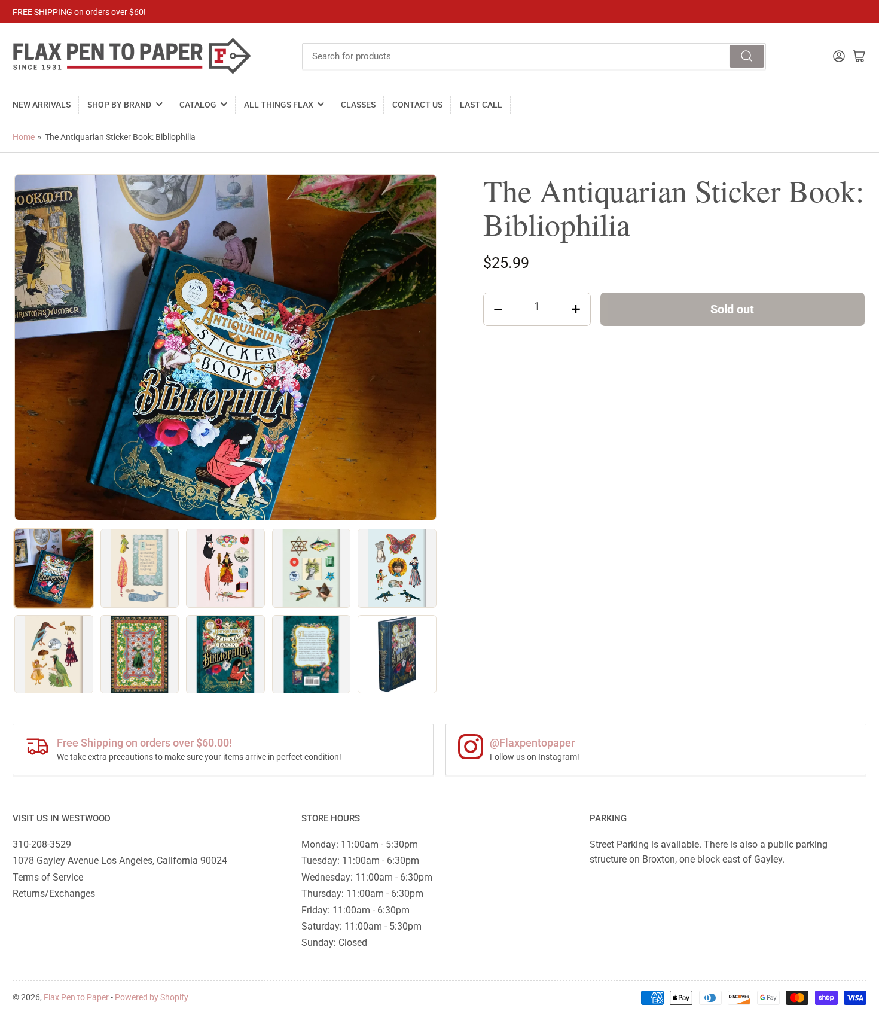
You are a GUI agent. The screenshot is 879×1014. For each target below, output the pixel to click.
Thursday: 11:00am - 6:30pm (362, 893)
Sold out (732, 309)
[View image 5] (397, 568)
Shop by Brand (119, 104)
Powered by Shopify (151, 997)
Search (747, 56)
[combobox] (534, 56)
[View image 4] (311, 568)
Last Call (481, 104)
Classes (358, 104)
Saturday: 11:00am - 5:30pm (361, 926)
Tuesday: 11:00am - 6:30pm (360, 860)
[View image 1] (53, 568)
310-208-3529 (42, 844)
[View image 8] (225, 654)
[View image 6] (53, 654)
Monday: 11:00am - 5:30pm (359, 844)
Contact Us (417, 104)
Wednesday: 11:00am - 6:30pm (366, 877)
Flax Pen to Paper (76, 997)
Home (24, 137)
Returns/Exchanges (54, 893)
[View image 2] (139, 568)
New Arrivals (42, 104)
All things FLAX (278, 104)
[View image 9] (311, 654)
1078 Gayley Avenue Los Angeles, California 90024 (120, 860)
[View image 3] (225, 568)
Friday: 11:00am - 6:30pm (355, 910)
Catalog (197, 104)
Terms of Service (48, 877)
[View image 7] (139, 654)
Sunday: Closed (334, 942)
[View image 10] (397, 654)
